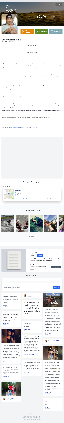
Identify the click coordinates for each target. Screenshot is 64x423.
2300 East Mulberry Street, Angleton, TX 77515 (26, 196)
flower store (35, 127)
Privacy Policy (28, 417)
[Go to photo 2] (10, 395)
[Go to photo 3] (53, 359)
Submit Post (56, 287)
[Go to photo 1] (10, 342)
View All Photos (32, 236)
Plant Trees (49, 198)
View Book (33, 255)
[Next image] (19, 336)
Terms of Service (35, 417)
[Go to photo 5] (12, 395)
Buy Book (40, 255)
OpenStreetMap (33, 419)
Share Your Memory (56, 267)
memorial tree (16, 127)
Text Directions (25, 198)
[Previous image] (3, 336)
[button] (8, 193)
